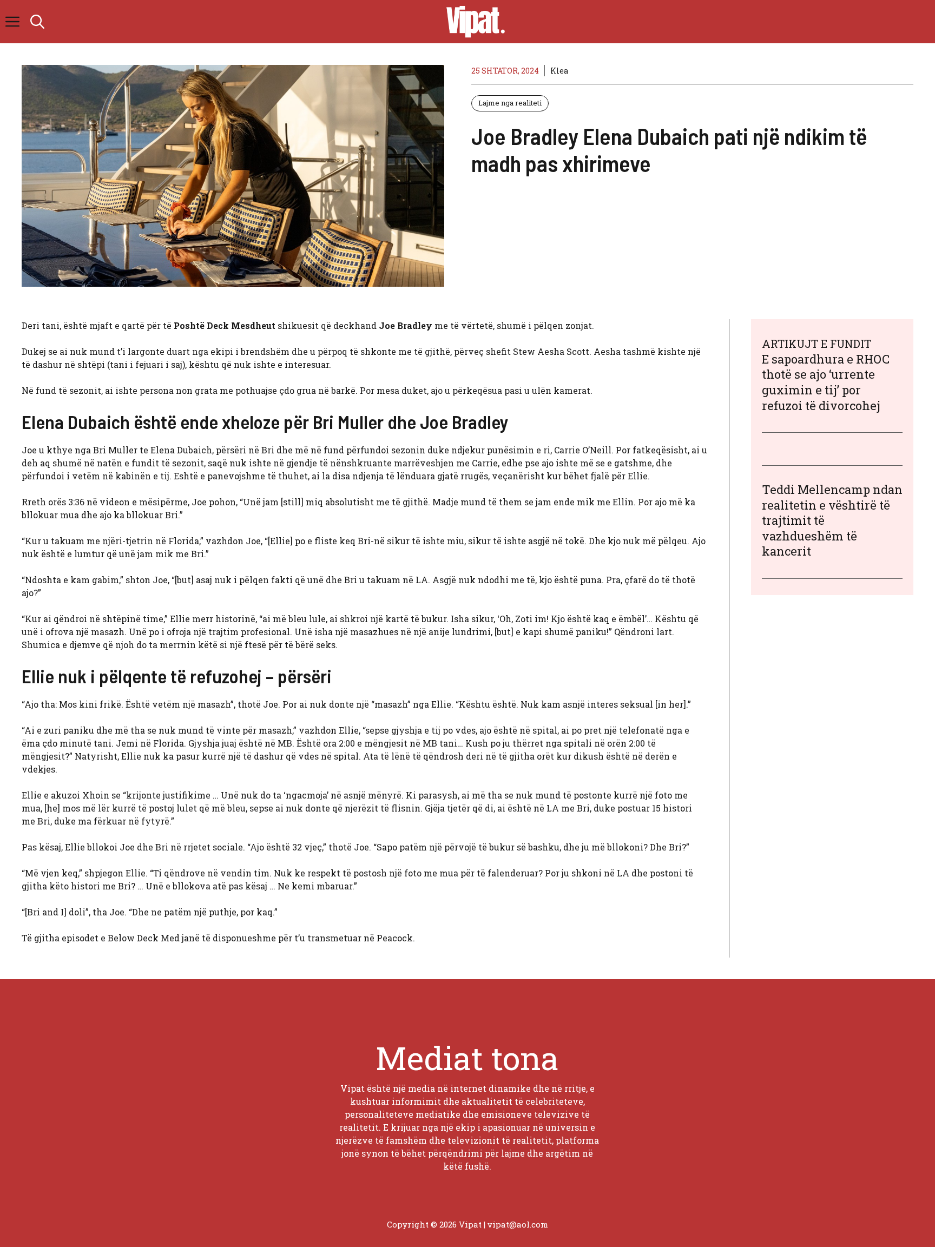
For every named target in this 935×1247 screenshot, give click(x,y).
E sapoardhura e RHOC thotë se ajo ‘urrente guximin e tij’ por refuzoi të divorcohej (826, 382)
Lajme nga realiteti (510, 103)
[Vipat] (473, 21)
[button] (37, 21)
